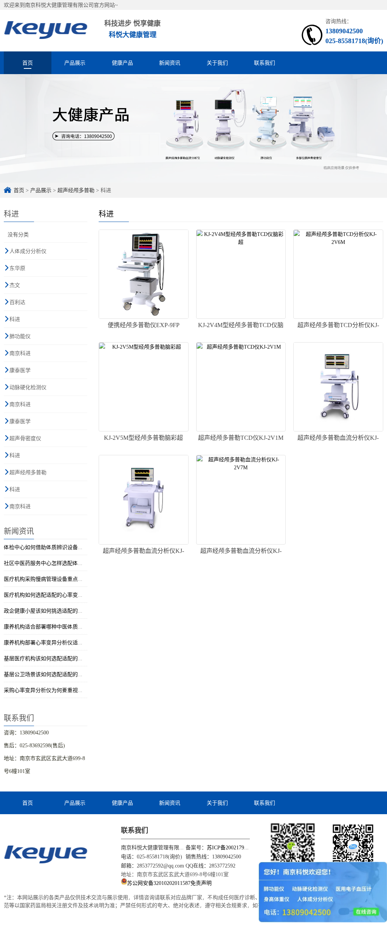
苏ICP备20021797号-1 (232, 847)
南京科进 (20, 353)
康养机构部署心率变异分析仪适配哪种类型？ (57, 642)
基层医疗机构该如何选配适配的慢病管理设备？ (59, 658)
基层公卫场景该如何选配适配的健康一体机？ (57, 674)
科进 (14, 319)
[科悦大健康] (46, 30)
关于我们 (217, 62)
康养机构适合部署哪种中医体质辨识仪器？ (54, 626)
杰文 (14, 285)
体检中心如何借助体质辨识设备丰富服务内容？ (59, 547)
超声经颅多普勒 (75, 190)
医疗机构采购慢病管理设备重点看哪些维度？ (57, 578)
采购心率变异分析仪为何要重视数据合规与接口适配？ (67, 690)
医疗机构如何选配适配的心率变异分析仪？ (54, 594)
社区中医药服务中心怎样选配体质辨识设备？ (57, 562)
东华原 (17, 268)
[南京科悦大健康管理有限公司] (46, 854)
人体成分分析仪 (27, 251)
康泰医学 (20, 370)
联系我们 (264, 62)
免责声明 (201, 882)
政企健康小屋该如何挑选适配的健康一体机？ (57, 610)
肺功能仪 (20, 336)
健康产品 (122, 62)
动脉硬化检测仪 (27, 387)
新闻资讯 (169, 62)
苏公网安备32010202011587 (158, 882)
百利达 (17, 302)
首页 (27, 62)
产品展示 (74, 62)
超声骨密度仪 (25, 438)
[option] (193, 128)
